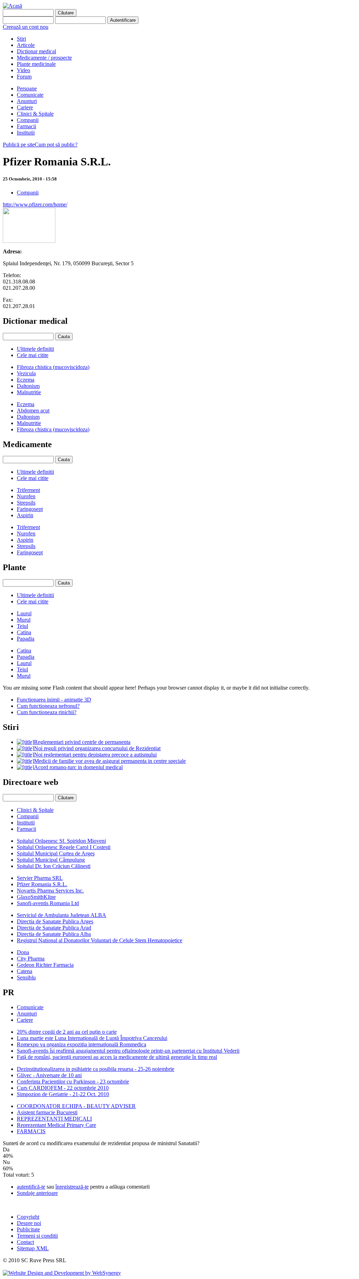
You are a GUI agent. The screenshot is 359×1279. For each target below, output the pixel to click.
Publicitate (28, 1229)
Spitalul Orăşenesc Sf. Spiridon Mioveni (61, 841)
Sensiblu (26, 977)
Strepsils (26, 503)
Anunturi (27, 101)
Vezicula (26, 373)
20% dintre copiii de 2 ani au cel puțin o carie (67, 1032)
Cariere (25, 107)
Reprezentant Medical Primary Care (56, 1125)
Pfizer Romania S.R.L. (42, 884)
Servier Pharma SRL (40, 878)
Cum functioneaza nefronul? (48, 706)
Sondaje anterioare (37, 1193)
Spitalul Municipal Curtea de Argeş (56, 853)
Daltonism (28, 386)
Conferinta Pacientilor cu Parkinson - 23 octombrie (73, 1082)
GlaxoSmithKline (36, 897)
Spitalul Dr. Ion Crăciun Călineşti (53, 866)
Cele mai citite (32, 355)
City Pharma (31, 959)
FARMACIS (31, 1131)
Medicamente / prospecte (44, 58)
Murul (24, 620)
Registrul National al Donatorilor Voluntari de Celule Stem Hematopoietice (99, 940)
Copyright (28, 1217)
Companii (28, 120)
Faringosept (30, 509)
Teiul (22, 626)
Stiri (21, 39)
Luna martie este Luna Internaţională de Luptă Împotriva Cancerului (92, 1038)
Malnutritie (29, 392)
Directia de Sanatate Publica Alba (54, 934)
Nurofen (26, 496)
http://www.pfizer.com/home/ (35, 204)
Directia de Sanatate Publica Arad (54, 928)
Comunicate (30, 95)
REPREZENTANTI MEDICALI (54, 1119)
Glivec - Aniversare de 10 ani (49, 1075)
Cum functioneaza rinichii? (46, 712)
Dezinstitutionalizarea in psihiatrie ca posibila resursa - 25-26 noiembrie (95, 1069)
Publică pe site (19, 145)
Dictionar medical (36, 51)
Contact (25, 1242)
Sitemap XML (33, 1248)
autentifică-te (31, 1187)
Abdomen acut (33, 410)
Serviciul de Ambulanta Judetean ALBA (61, 915)
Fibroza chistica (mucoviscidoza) (53, 367)
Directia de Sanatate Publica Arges (55, 921)
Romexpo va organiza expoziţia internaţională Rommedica (81, 1044)
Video (23, 70)
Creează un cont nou (25, 27)
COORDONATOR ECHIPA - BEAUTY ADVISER (76, 1106)
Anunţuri (27, 1014)
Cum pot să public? (56, 145)
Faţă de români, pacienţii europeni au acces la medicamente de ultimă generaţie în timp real (117, 1057)
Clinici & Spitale (35, 114)
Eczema (25, 380)
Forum (24, 77)
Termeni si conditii (37, 1236)
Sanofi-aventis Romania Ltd (48, 903)
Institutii (26, 133)
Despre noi (29, 1223)
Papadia (25, 639)
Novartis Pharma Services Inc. (50, 891)
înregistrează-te (72, 1187)
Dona (23, 952)
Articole (26, 45)
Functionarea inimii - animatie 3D (54, 700)
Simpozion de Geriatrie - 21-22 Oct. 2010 (63, 1094)
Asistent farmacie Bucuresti (47, 1112)
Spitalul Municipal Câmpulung (51, 860)
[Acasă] (12, 6)
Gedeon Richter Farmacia (45, 965)
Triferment (28, 490)
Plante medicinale (36, 64)
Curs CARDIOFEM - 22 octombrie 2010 (63, 1088)
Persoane (27, 88)
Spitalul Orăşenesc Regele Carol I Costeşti (63, 847)
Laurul (24, 613)
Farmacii (26, 126)
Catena (24, 971)
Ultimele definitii (35, 349)
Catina (24, 632)
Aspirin (25, 515)
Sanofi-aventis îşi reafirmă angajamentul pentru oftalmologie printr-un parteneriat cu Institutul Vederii (128, 1051)
